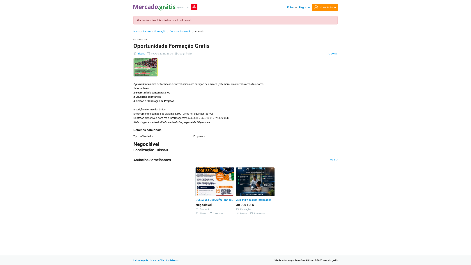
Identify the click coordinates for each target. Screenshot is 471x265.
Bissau (147, 31)
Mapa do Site (157, 260)
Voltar (334, 53)
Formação (160, 31)
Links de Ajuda (140, 260)
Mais (333, 159)
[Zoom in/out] (145, 39)
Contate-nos (172, 260)
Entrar (290, 7)
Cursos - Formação (181, 31)
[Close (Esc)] (134, 39)
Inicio (136, 31)
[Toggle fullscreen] (141, 39)
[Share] (138, 39)
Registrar (304, 7)
